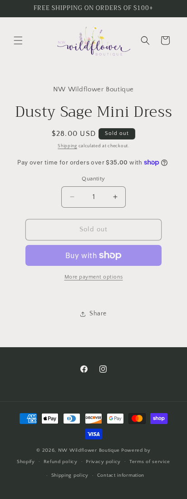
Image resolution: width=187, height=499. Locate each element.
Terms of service (149, 461)
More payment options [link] (93, 277)
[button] (18, 40)
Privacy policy (103, 461)
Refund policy (61, 461)
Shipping (67, 146)
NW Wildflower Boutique (89, 450)
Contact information (120, 475)
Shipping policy (70, 475)
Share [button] (98, 313)
